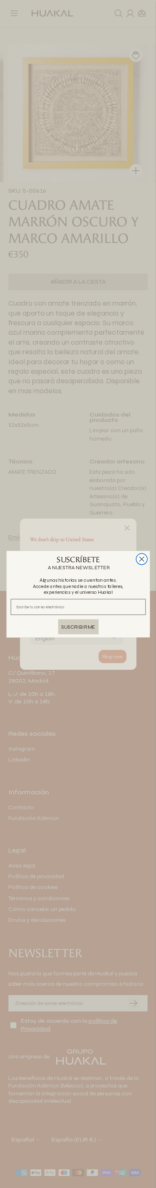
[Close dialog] (141, 559)
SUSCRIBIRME (78, 626)
